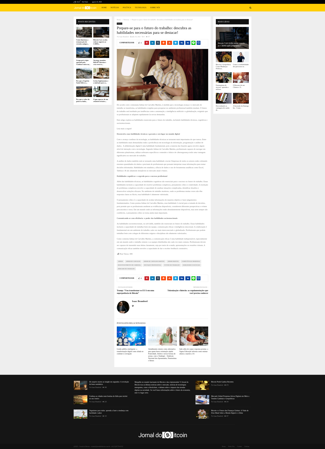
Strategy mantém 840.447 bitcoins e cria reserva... (99, 62)
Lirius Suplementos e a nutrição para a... (100, 82)
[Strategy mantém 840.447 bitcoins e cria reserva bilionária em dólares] (101, 52)
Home (104, 8)
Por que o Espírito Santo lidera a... (82, 82)
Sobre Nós (155, 8)
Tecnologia (140, 8)
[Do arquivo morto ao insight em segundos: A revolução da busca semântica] (80, 385)
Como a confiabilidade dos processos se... (241, 65)
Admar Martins (173, 261)
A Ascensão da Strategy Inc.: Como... (241, 107)
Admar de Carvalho (133, 261)
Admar (120, 261)
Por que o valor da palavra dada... (83, 100)
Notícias (115, 8)
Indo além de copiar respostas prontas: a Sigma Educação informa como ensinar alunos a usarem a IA (193, 351)
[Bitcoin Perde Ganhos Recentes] (202, 385)
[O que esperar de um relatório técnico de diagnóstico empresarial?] (101, 91)
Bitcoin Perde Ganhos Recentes (222, 382)
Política (127, 8)
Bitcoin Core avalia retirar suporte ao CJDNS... (100, 42)
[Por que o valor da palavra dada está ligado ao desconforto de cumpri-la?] (84, 91)
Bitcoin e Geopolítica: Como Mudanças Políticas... (223, 67)
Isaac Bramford (124, 37)
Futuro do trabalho (172, 265)
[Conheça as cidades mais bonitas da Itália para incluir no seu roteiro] (80, 399)
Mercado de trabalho (126, 268)
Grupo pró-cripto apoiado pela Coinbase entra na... (83, 62)
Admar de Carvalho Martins (154, 261)
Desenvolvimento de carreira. (129, 265)
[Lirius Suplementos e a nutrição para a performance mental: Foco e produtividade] (101, 73)
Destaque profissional (152, 265)
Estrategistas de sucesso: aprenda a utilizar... (222, 87)
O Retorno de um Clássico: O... (239, 86)
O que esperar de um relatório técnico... (100, 100)
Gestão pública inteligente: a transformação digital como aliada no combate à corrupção (130, 351)
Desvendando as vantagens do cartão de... (223, 108)
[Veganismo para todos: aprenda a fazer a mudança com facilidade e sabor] (80, 414)
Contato (239, 446)
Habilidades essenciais (191, 265)
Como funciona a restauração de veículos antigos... (82, 42)
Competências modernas (191, 261)
